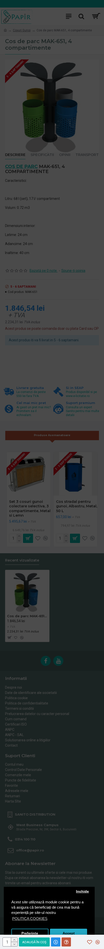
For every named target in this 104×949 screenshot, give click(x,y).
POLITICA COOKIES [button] (29, 918)
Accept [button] (69, 933)
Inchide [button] (82, 891)
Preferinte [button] (29, 933)
